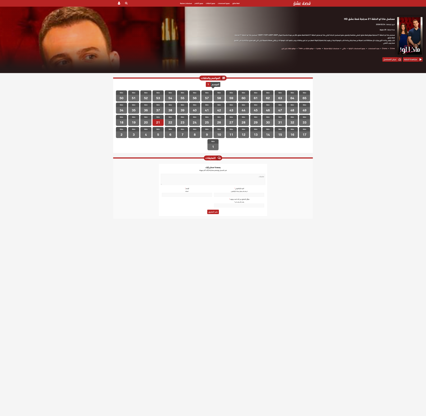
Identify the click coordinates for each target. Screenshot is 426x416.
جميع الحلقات (210, 3)
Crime (392, 48)
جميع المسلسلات (224, 3)
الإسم (187, 188)
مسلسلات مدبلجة (186, 3)
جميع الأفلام (199, 3)
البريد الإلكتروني (239, 188)
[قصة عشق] (302, 3)
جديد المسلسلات (373, 48)
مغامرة (318, 48)
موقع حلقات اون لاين (288, 48)
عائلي (344, 48)
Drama (384, 48)
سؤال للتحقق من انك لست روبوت (239, 199)
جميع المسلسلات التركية (357, 48)
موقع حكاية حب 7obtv (306, 48)
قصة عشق (236, 3)
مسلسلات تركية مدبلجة (331, 48)
